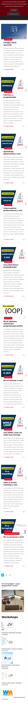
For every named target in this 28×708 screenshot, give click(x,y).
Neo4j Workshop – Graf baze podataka (12, 649)
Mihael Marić (5, 634)
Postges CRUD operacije (9, 44)
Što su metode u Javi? (13, 380)
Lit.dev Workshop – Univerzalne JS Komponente (11, 666)
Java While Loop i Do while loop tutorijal (12, 434)
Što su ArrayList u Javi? (13, 537)
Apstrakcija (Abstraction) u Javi (12, 153)
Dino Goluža (5, 650)
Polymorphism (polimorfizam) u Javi (12, 209)
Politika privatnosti (14, 14)
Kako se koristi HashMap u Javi (10, 484)
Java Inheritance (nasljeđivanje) (10, 266)
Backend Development (12, 533)
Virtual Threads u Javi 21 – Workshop (12, 683)
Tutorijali (8, 39)
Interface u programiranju (9, 96)
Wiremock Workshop (19, 697)
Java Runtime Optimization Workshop (11, 632)
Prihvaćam (14, 10)
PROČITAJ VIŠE (9, 69)
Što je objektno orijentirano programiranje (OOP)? (13, 324)
